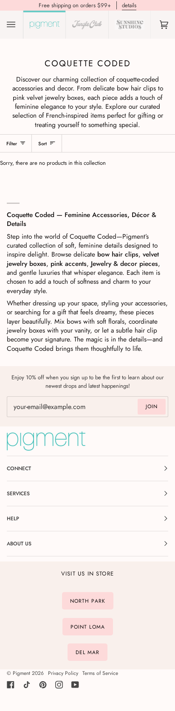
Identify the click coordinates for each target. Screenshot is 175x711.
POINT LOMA (88, 626)
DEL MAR (88, 652)
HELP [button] (13, 518)
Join (152, 406)
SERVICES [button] (18, 493)
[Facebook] (10, 684)
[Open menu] (19, 25)
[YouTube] (75, 684)
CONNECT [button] (19, 468)
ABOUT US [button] (19, 543)
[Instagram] (59, 684)
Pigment (21, 673)
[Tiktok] (27, 684)
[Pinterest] (43, 684)
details (129, 5)
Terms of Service (100, 673)
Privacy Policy (63, 673)
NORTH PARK (87, 601)
